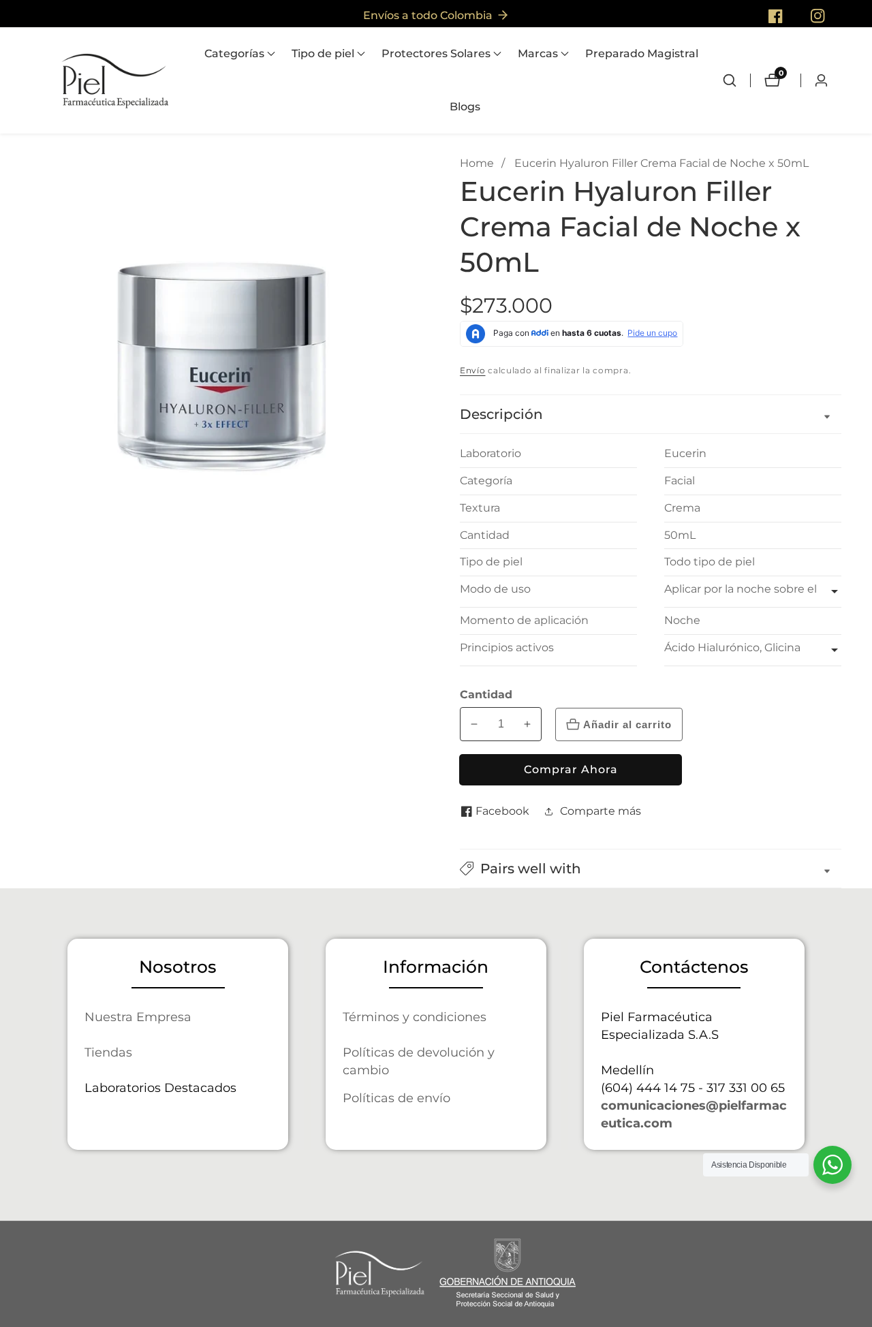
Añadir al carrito (627, 724)
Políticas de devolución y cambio (419, 1061)
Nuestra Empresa (137, 1017)
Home (477, 163)
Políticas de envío (396, 1098)
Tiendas (108, 1052)
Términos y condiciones (414, 1017)
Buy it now (570, 770)
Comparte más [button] (600, 811)
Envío (473, 370)
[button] (234, 53)
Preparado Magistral (641, 53)
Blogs (465, 106)
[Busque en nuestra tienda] (736, 80)
